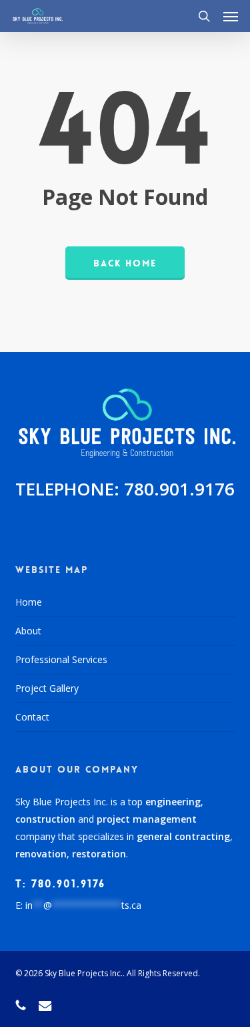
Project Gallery (47, 688)
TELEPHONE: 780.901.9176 (125, 489)
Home (28, 602)
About (28, 630)
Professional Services (61, 659)
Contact (32, 716)
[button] (230, 16)
